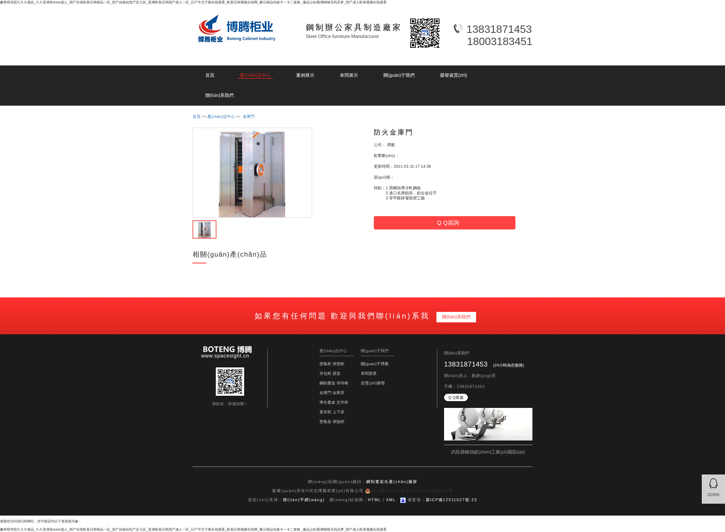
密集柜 (325, 363)
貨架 (336, 373)
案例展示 (305, 75)
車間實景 (369, 373)
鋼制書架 (327, 383)
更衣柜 (325, 412)
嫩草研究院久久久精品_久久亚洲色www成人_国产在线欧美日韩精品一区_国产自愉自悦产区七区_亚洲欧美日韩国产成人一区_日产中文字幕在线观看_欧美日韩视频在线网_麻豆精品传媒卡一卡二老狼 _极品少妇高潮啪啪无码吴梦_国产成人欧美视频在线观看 (193, 2)
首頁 (209, 75)
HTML (374, 499)
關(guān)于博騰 (375, 363)
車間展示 (349, 75)
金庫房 (338, 392)
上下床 (338, 412)
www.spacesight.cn (225, 356)
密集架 (325, 421)
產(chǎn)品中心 (255, 75)
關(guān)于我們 (399, 75)
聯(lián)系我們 (219, 95)
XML (391, 499)
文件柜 (342, 402)
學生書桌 (327, 402)
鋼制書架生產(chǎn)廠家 (391, 481)
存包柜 (325, 373)
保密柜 (338, 363)
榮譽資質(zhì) (453, 75)
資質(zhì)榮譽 (373, 383)
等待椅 (342, 383)
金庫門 (249, 116)
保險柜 (338, 421)
